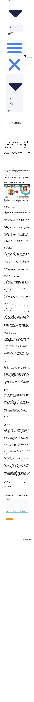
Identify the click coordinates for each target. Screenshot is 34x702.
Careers (9, 33)
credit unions (13, 178)
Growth (10, 26)
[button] (14, 56)
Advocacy (9, 110)
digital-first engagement (20, 174)
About (9, 111)
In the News (11, 104)
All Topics (10, 98)
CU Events (9, 35)
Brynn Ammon (22, 175)
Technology (11, 103)
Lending (10, 28)
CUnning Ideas (10, 32)
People (10, 27)
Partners (9, 34)
